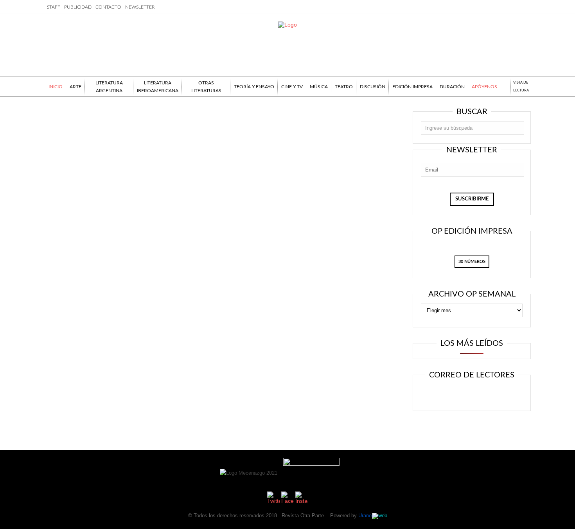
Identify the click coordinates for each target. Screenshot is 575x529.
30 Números (471, 261)
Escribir (494, 388)
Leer (446, 388)
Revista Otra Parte (303, 515)
